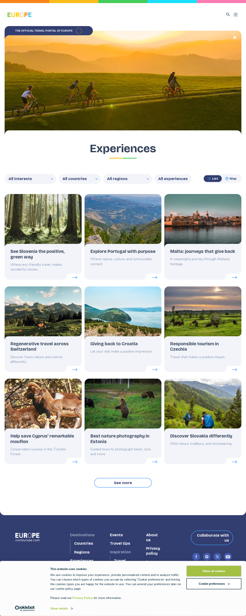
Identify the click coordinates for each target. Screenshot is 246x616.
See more (123, 482)
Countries (83, 543)
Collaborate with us (213, 538)
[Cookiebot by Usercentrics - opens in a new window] (25, 608)
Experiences (81, 560)
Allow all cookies (214, 571)
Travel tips (120, 543)
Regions (82, 552)
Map (233, 178)
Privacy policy (153, 551)
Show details (59, 608)
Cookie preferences (212, 583)
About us (152, 537)
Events (116, 535)
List (215, 178)
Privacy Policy (82, 598)
